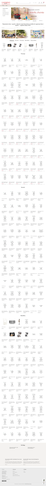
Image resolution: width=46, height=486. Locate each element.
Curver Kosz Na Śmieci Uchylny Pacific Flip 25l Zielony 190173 (19, 129)
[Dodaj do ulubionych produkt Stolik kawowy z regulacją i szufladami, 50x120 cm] (7, 56)
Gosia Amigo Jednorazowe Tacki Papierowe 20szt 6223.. (19, 169)
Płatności (25, 472)
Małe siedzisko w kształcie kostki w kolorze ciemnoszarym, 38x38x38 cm (34, 389)
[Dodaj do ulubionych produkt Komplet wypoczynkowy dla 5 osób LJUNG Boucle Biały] (21, 239)
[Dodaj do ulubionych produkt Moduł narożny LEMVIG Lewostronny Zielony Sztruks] (7, 289)
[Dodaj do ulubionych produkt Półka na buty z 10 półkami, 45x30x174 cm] (7, 405)
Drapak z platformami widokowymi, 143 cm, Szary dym (12, 352)
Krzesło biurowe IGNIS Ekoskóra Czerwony (26, 286)
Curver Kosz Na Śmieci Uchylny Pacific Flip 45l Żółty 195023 (26, 116)
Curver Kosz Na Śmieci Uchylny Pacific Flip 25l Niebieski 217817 (34, 129)
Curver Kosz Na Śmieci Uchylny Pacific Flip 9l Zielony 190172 (5, 155)
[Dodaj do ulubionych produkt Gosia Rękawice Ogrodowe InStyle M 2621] (14, 160)
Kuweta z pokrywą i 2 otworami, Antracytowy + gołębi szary (5, 339)
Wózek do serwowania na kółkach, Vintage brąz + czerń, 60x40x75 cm (33, 414)
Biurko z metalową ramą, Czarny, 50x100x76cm (34, 377)
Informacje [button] (14, 469)
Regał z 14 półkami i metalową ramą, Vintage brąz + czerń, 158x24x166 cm (26, 439)
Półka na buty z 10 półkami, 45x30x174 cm (4, 414)
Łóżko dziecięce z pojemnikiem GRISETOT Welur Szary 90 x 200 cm (26, 249)
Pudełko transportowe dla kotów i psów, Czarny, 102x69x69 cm (9, 49)
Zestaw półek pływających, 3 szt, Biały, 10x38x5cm (19, 364)
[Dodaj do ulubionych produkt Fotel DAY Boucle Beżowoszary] (43, 264)
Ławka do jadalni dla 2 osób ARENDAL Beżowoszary (4, 211)
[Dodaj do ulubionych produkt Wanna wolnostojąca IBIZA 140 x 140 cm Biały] (36, 289)
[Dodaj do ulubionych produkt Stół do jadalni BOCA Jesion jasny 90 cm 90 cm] (7, 227)
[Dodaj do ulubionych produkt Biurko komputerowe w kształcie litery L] (14, 368)
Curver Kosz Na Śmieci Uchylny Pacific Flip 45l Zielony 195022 (41, 116)
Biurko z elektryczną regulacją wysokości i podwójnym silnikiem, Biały (4, 402)
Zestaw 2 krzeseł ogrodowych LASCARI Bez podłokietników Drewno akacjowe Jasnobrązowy (5, 274)
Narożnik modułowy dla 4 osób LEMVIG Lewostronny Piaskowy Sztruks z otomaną (34, 224)
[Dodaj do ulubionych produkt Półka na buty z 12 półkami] (36, 418)
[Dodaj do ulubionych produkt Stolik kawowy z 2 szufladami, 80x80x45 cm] (7, 81)
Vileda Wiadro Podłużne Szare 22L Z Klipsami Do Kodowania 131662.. (41, 103)
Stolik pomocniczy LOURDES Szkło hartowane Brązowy (19, 299)
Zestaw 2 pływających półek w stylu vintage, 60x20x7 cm (5, 377)
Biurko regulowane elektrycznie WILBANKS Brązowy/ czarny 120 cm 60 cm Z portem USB (5, 224)
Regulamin (14, 473)
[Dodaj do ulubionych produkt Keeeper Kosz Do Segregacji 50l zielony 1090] (21, 146)
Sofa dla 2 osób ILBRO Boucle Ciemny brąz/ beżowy (41, 224)
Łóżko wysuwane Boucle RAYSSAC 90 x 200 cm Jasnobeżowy (33, 249)
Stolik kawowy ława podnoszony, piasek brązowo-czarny (5, 78)
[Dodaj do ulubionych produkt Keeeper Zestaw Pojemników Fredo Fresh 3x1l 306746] (36, 160)
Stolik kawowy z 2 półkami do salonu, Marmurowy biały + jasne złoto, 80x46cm (26, 78)
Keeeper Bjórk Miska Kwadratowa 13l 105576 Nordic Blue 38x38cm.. (26, 142)
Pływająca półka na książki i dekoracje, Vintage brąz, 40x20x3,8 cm (33, 364)
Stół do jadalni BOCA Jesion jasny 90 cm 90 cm (4, 236)
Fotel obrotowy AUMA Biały (4, 198)
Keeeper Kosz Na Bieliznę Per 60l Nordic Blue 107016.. (41, 182)
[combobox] (8, 27)
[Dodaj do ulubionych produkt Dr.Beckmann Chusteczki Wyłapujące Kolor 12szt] (14, 107)
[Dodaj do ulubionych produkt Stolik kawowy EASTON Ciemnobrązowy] (14, 202)
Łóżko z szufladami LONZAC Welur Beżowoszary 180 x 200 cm (26, 224)
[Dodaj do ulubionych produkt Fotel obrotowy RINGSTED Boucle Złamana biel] (14, 277)
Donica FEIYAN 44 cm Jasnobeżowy (25, 274)
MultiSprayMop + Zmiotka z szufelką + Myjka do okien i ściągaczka (33, 182)
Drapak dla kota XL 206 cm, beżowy (40, 339)
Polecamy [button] (12, 40)
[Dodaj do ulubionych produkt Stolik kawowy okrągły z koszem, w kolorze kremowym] (36, 56)
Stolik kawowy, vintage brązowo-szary (19, 65)
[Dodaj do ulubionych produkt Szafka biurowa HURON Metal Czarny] (29, 227)
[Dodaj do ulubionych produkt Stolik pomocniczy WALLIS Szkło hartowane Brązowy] (29, 289)
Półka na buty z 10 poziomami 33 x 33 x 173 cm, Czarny (41, 377)
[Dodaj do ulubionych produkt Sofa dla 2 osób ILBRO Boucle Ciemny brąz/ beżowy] (43, 214)
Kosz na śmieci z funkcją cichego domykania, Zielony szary (12, 389)
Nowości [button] (17, 40)
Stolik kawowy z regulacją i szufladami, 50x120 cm (4, 65)
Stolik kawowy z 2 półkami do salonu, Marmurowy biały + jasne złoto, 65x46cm (34, 78)
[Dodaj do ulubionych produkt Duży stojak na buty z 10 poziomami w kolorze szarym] (43, 393)
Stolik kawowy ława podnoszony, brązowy (12, 78)
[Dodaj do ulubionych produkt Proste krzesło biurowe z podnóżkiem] (43, 343)
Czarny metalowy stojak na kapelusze (40, 327)
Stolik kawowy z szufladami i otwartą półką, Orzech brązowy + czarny (41, 90)
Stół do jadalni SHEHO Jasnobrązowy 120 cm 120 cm (12, 236)
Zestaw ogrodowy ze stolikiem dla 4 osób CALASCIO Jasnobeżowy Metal (12, 249)
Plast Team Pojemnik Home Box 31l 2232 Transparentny (12, 155)
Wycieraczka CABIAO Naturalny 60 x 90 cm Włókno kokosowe (26, 261)
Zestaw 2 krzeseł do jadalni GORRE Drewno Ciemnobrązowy (12, 311)
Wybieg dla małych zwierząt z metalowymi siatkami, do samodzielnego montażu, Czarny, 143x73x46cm (12, 414)
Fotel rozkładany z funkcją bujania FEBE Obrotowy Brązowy (19, 286)
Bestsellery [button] (27, 40)
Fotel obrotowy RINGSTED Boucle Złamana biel (11, 286)
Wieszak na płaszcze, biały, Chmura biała (33, 327)
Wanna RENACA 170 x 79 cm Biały (19, 211)
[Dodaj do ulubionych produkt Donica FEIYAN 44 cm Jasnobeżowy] (29, 264)
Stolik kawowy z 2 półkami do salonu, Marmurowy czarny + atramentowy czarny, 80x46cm (19, 78)
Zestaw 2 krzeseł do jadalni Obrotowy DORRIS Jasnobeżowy (26, 311)
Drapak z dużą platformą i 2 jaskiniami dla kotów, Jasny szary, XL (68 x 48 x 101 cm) (15, 49)
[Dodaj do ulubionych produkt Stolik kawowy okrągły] (43, 56)
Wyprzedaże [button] (33, 40)
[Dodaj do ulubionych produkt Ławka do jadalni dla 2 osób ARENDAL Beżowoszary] (7, 202)
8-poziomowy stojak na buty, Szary (4, 439)
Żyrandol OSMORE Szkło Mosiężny (18, 274)
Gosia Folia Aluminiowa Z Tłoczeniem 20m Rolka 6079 (4, 142)
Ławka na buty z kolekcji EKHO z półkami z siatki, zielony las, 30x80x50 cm (26, 402)
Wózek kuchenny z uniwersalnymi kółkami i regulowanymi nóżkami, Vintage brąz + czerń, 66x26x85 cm (41, 414)
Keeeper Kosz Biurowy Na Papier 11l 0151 (41, 129)
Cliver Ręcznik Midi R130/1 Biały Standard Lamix (26, 103)
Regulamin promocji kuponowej (16, 475)
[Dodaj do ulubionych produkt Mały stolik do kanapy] (29, 81)
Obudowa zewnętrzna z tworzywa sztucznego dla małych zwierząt (19, 414)
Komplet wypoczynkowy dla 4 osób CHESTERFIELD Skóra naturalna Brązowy (26, 199)
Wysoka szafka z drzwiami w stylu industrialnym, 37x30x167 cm (12, 402)
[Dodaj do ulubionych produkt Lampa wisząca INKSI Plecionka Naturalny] (36, 277)
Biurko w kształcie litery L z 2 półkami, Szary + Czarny (19, 377)
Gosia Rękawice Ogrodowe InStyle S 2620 (40, 155)
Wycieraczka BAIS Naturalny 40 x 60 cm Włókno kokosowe (41, 299)
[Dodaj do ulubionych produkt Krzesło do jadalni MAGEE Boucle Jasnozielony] (14, 214)
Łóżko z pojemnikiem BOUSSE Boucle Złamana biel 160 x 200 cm (41, 286)
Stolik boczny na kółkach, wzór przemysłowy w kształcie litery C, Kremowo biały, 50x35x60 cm (12, 90)
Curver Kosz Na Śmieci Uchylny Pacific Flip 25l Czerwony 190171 (26, 129)
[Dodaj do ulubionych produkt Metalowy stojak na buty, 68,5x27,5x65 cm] (43, 418)
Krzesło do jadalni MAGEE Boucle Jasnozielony (11, 224)
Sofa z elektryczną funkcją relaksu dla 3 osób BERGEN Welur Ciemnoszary (19, 261)
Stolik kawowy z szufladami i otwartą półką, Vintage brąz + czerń (4, 103)
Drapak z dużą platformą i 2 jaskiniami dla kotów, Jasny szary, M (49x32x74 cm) (20, 49)
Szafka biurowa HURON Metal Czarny (26, 236)
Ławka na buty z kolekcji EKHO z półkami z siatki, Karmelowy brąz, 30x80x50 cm (19, 402)
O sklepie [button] (25, 469)
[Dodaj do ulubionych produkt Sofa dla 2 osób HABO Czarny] (14, 252)
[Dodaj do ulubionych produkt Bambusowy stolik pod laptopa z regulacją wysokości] (43, 430)
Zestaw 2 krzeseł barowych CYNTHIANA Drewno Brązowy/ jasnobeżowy (34, 261)
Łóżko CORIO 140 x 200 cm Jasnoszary (19, 199)
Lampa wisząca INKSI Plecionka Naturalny (34, 286)
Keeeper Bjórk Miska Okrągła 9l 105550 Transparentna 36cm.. (19, 142)
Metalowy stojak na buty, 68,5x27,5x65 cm (40, 427)
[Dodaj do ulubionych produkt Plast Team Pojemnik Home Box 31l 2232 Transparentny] (14, 146)
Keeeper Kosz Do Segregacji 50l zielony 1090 (19, 155)
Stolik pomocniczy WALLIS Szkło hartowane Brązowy (26, 299)
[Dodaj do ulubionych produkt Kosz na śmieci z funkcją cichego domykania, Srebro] (7, 380)
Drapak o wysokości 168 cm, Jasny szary (4, 352)
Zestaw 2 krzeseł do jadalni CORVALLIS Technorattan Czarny (41, 261)
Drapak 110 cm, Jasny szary (33, 339)
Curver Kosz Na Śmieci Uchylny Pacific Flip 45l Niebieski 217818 (34, 116)
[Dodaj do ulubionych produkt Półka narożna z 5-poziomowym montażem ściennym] (14, 430)
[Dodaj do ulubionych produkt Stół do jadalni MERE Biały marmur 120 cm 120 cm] (29, 202)
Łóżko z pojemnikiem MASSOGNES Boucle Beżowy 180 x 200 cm (19, 224)
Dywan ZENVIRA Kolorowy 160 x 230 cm (34, 274)
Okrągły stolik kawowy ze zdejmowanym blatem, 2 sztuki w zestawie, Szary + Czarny (19, 90)
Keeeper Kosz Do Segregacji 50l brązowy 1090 (26, 155)
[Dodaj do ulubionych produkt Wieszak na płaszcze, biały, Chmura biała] (36, 318)
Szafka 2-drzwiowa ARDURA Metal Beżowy (19, 236)
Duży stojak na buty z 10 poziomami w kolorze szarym (40, 402)
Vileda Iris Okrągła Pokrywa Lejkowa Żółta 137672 (11, 103)
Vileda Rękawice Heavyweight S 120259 (5, 116)
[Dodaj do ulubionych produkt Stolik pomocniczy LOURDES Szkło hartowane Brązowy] (21, 289)
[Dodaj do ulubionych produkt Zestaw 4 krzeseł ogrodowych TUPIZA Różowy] (43, 202)
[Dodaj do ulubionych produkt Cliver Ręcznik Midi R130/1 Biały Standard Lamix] (29, 93)
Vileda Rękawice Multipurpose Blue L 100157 (19, 116)
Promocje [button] (22, 40)
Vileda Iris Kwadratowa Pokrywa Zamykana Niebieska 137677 (19, 103)
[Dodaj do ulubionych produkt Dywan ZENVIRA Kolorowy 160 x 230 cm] (36, 264)
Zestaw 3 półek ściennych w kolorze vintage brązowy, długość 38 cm (41, 364)
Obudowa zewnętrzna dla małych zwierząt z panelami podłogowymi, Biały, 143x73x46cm (26, 414)
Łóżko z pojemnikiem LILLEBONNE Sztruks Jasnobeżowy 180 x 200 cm (40, 249)
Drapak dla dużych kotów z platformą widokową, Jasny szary (19, 352)
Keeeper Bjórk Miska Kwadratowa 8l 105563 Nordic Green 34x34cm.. (34, 142)
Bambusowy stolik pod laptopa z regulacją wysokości (41, 439)
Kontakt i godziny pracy (15, 474)
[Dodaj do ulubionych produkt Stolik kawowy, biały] (29, 56)
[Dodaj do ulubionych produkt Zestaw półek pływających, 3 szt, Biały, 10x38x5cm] (21, 355)
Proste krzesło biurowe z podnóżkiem (40, 352)
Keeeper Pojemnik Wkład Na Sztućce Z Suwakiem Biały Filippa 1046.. (40, 169)
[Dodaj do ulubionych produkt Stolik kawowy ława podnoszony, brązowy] (14, 68)
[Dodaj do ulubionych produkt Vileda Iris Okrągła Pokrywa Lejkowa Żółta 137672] (14, 93)
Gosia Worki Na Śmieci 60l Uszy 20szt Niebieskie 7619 (26, 182)
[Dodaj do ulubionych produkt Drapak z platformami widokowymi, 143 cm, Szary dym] (14, 343)
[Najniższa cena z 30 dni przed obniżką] (22, 131)
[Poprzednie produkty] (3, 44)
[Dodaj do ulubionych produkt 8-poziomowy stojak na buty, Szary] (7, 430)
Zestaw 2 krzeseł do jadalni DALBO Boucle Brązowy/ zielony (5, 311)
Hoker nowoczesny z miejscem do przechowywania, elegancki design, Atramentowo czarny (19, 427)
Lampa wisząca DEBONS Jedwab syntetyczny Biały (34, 199)
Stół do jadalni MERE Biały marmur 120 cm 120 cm (26, 211)
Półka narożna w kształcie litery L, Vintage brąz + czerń (19, 439)
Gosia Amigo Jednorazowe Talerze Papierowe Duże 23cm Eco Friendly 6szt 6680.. (5, 169)
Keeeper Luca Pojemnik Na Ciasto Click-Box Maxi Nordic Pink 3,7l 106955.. (12, 142)
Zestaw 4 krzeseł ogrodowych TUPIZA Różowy (41, 211)
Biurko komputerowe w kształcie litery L (12, 377)
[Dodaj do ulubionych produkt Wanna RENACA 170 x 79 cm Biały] (21, 202)
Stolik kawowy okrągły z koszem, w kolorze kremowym (34, 65)
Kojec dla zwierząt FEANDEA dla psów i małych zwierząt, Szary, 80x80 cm (31, 49)
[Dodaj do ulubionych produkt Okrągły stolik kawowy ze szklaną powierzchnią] (36, 81)
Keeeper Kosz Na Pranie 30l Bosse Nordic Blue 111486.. (19, 182)
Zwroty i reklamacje (15, 472)
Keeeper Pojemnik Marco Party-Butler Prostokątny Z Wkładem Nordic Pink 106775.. (5, 182)
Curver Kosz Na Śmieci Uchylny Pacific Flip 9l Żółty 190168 (41, 142)
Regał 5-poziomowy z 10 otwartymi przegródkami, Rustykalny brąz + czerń (33, 439)
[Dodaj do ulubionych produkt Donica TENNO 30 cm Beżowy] (36, 302)
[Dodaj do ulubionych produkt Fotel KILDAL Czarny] (7, 277)
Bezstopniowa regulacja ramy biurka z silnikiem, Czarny (40, 389)
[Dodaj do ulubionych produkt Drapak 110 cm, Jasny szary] (36, 330)
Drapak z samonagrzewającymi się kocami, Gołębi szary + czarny (26, 352)
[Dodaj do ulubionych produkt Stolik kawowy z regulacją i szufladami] (14, 56)
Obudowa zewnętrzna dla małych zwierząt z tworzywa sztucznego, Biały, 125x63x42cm (5, 427)
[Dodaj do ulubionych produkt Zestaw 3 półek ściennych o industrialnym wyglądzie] (29, 355)
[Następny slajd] (43, 13)
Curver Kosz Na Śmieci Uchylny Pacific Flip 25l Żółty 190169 (12, 129)
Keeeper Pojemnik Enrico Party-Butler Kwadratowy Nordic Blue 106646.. (34, 155)
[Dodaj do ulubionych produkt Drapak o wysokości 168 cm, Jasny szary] (7, 343)
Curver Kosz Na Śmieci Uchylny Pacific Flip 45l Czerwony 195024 (5, 129)
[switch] (44, 483)
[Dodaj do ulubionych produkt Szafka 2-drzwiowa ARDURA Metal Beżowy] (21, 227)
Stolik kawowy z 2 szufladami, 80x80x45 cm (4, 90)
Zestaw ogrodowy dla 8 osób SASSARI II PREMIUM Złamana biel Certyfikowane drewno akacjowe (5, 249)
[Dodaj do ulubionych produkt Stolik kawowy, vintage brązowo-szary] (21, 56)
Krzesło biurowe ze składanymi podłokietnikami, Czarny (5, 364)
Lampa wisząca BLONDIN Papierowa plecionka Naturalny (12, 199)
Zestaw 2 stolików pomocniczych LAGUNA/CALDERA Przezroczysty (41, 236)
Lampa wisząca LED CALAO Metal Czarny (40, 199)
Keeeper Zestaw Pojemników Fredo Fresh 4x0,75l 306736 (26, 169)
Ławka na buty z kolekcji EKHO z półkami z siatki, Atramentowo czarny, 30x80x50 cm (34, 402)
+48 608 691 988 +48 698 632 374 (6, 479)
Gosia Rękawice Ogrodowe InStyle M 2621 (11, 169)
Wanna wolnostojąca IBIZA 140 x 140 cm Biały (34, 299)
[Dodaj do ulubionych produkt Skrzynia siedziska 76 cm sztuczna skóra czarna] (29, 380)
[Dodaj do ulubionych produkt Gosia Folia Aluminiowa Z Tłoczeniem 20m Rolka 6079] (7, 133)
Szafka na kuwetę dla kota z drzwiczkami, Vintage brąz (33, 352)
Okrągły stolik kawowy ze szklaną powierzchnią (34, 90)
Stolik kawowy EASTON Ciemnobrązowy (11, 211)
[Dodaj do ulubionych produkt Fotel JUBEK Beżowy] (43, 302)
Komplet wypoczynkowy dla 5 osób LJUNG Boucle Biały (19, 249)
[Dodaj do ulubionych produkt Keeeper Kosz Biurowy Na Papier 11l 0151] (43, 120)
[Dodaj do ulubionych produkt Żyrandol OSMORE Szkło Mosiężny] (21, 264)
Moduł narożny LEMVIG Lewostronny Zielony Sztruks (4, 299)
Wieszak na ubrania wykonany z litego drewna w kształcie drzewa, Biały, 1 (41, 49)
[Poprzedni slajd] (12, 13)
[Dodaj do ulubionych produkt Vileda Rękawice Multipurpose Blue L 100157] (21, 107)
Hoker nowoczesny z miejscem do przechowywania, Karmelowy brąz (12, 427)
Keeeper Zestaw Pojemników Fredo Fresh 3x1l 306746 (33, 169)
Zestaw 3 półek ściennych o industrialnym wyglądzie (26, 364)
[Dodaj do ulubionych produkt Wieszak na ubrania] (27, 42)
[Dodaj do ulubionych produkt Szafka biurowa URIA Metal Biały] (36, 227)
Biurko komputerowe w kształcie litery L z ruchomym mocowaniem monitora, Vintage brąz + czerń (26, 377)
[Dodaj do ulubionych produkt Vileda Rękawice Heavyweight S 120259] (7, 107)
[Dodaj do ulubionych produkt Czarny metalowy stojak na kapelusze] (43, 318)
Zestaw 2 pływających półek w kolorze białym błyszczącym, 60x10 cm (12, 364)
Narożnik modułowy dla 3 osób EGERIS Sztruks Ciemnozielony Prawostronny (12, 299)
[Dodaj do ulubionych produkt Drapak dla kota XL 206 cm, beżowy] (43, 330)
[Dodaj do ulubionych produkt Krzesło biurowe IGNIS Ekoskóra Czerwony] (29, 277)
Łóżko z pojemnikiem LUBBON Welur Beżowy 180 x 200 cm (5, 261)
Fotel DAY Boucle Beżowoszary (41, 273)
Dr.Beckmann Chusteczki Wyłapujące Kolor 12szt (11, 116)
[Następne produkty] (42, 44)
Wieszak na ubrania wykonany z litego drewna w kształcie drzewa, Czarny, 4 (36, 49)
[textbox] (3, 27)
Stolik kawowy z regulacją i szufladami (11, 65)
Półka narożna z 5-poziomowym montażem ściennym (12, 439)
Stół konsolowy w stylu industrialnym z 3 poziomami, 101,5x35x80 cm (26, 427)
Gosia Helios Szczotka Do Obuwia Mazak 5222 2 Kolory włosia (33, 103)
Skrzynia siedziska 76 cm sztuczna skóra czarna (25, 389)
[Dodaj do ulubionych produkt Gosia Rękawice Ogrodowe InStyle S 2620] (43, 146)
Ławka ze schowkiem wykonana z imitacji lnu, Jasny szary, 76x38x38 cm (19, 389)
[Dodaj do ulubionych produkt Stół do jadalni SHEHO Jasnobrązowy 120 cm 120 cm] (14, 227)
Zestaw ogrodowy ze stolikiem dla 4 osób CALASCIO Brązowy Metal (12, 274)
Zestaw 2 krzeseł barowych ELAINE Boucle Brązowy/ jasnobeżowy (33, 211)
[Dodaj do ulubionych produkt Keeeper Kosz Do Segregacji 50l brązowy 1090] (29, 146)
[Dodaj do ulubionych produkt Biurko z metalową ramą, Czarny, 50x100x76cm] (36, 368)
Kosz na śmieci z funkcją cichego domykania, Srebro (5, 389)
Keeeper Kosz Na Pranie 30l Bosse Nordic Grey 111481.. (11, 182)
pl (33, 2)
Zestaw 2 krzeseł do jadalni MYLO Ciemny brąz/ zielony (19, 311)
